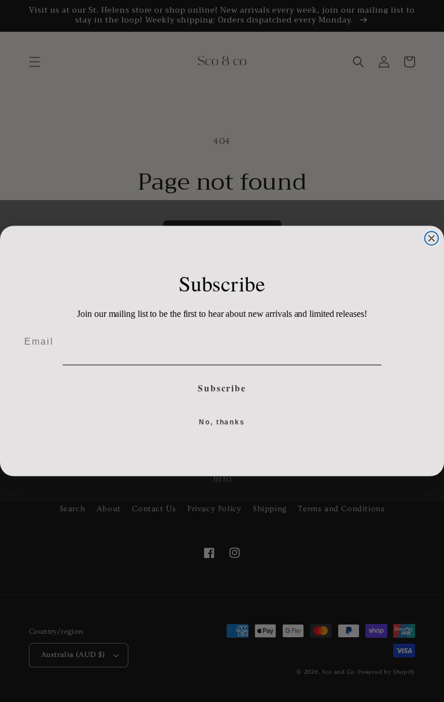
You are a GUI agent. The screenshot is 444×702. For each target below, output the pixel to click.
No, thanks (222, 422)
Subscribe (222, 387)
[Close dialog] (432, 238)
